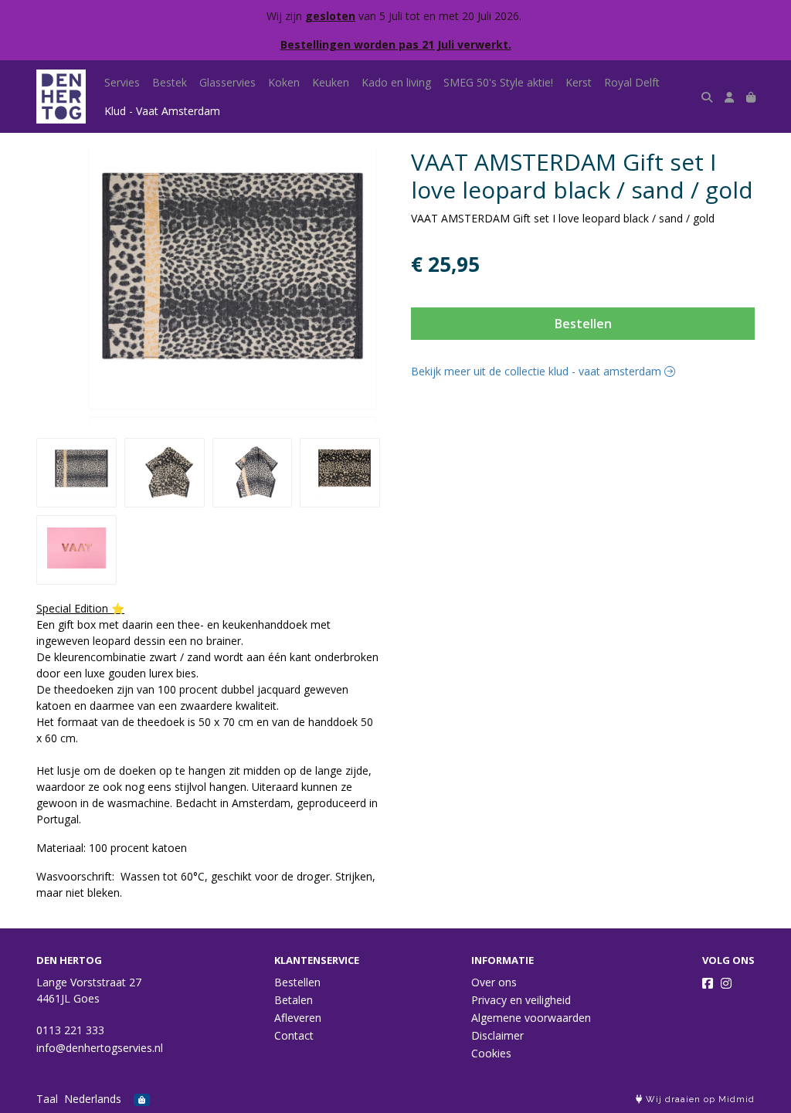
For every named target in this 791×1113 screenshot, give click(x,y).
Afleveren (297, 1017)
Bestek (169, 82)
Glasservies (227, 82)
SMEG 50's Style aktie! (498, 82)
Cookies (491, 1053)
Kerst (578, 82)
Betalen (293, 1000)
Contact (294, 1035)
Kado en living (396, 82)
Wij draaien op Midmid (699, 1099)
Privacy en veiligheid (521, 1000)
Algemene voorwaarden (531, 1017)
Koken (284, 82)
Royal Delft (632, 82)
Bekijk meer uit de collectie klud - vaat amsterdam (537, 371)
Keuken (330, 82)
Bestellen (583, 323)
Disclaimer (497, 1035)
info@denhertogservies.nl (99, 1047)
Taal (47, 1098)
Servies (122, 82)
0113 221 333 (70, 1030)
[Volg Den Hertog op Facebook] (707, 983)
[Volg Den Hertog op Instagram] (726, 983)
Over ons (494, 982)
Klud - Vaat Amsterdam (162, 110)
